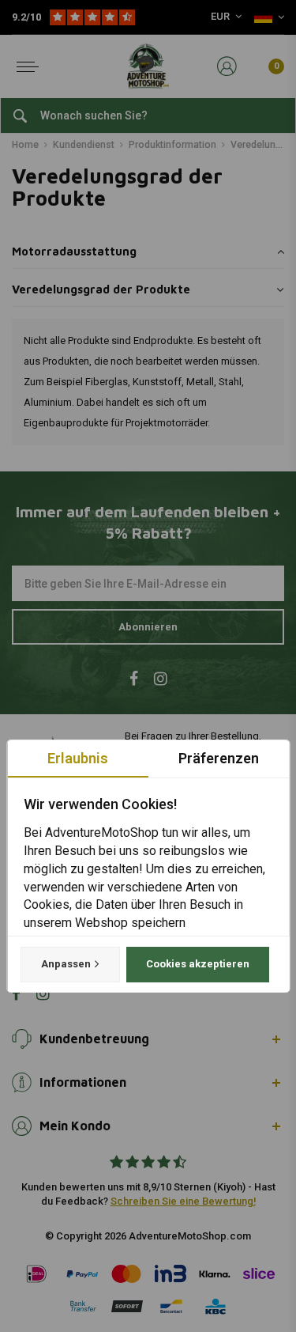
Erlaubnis (77, 758)
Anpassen (65, 964)
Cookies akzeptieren (197, 964)
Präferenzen (218, 758)
